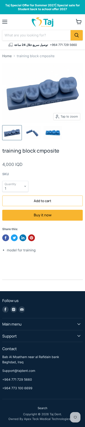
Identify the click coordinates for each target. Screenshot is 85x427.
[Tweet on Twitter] (14, 237)
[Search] (76, 35)
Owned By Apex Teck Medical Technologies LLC (42, 419)
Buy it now (42, 214)
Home (7, 56)
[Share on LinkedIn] (22, 237)
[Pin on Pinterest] (31, 237)
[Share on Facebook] (5, 237)
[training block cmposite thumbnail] (12, 132)
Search (42, 408)
